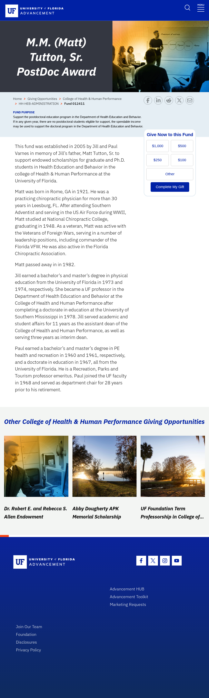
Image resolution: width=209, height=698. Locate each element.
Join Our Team (29, 626)
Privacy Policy (28, 650)
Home (17, 99)
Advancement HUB (127, 589)
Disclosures (26, 642)
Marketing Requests (128, 604)
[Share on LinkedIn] (159, 103)
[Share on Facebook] (149, 103)
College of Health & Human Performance (92, 99)
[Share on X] (180, 103)
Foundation (26, 634)
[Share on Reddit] (170, 103)
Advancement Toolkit (129, 596)
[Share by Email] (191, 103)
